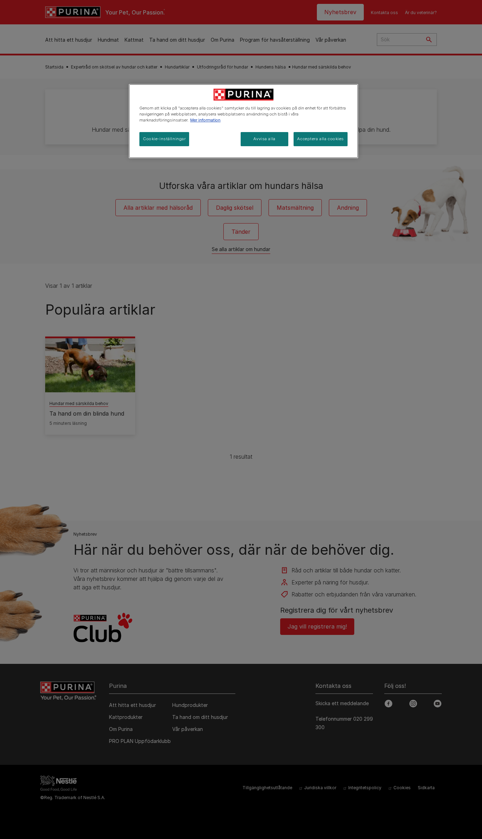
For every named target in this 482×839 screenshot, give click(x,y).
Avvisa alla (264, 138)
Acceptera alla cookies (320, 138)
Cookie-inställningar (164, 138)
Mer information (205, 120)
